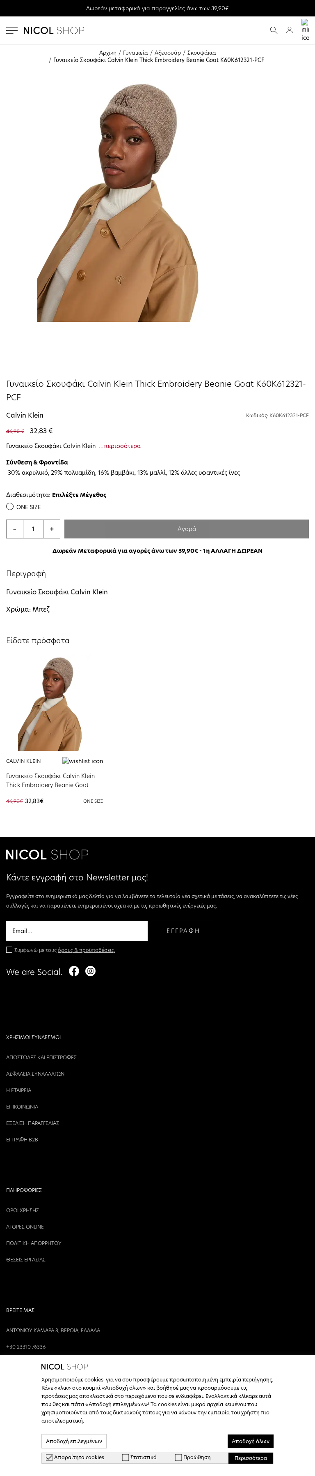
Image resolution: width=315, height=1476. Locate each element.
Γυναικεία (135, 52)
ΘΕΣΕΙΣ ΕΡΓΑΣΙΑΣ (26, 1259)
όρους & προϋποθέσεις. (86, 950)
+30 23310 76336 (26, 1346)
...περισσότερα (120, 446)
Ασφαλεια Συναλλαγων (35, 1073)
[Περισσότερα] (54, 702)
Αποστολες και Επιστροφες (41, 1057)
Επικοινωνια (22, 1106)
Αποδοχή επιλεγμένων (74, 1441)
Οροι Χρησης (22, 1210)
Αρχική (107, 52)
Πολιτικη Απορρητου (34, 1243)
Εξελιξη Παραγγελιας (32, 1123)
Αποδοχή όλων (250, 1441)
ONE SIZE (28, 507)
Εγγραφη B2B (22, 1139)
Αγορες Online (25, 1226)
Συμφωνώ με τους (64, 950)
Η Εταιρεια (18, 1090)
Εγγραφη (184, 931)
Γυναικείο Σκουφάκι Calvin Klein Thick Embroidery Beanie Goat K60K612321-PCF (50, 785)
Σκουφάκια (201, 52)
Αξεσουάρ (168, 52)
